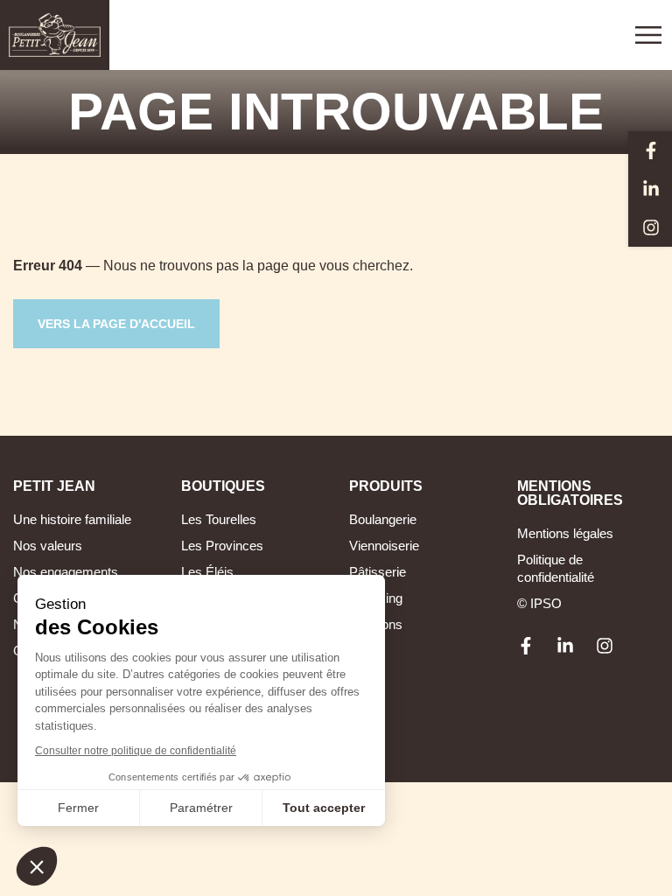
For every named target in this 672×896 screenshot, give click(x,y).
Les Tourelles (218, 519)
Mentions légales (565, 533)
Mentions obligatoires (570, 493)
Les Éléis (207, 571)
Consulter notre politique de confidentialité (135, 751)
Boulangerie (382, 519)
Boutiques (223, 486)
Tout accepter (324, 808)
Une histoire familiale (72, 519)
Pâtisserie (377, 571)
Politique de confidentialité (555, 568)
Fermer (78, 808)
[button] (37, 866)
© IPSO (539, 603)
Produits (386, 486)
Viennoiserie (384, 545)
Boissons (375, 624)
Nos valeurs (47, 545)
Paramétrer (201, 808)
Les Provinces (222, 545)
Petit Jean (54, 486)
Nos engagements (65, 571)
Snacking (375, 598)
